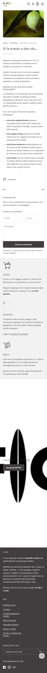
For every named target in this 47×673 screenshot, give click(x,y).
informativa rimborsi (11, 625)
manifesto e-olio (9, 605)
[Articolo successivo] (42, 190)
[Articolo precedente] (4, 190)
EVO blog (13, 43)
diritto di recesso (9, 620)
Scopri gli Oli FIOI (13, 468)
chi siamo (6, 609)
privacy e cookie (9, 629)
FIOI (28, 460)
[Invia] (40, 651)
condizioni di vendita (19, 334)
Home (5, 43)
